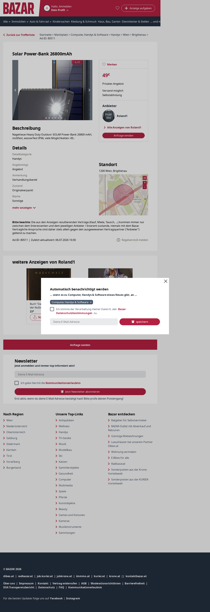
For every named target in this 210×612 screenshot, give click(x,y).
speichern (142, 322)
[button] (165, 281)
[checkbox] (105, 311)
